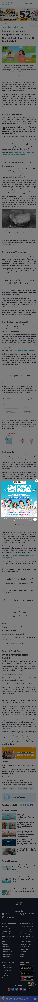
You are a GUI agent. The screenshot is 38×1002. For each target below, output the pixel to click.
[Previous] (30, 519)
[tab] (2, 518)
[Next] (35, 519)
